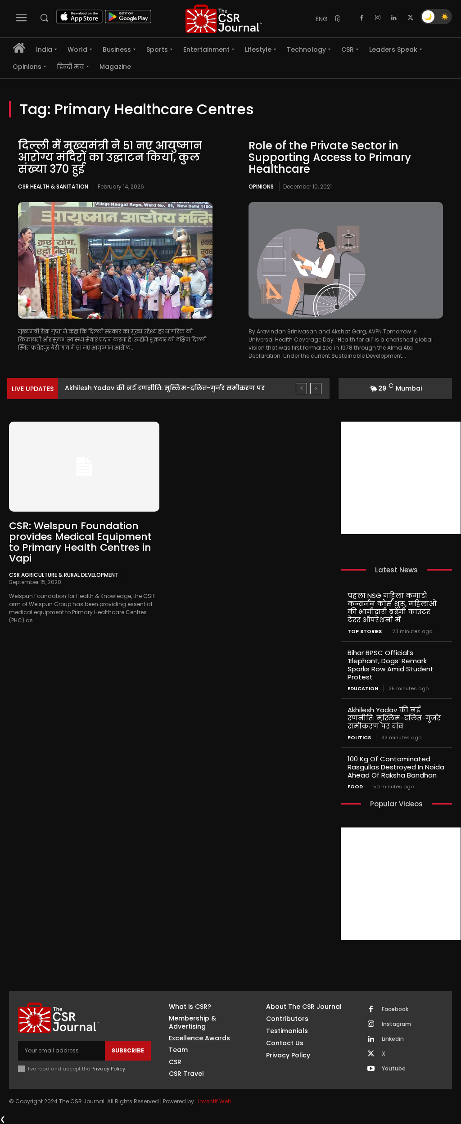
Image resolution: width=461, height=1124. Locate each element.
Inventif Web (214, 1101)
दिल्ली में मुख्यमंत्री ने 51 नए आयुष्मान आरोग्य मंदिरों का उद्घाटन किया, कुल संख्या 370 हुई (110, 157)
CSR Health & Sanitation (53, 186)
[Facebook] (361, 18)
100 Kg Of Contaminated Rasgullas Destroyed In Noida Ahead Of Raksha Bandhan (396, 767)
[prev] (301, 388)
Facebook (395, 1009)
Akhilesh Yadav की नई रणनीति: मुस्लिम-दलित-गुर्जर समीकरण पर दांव (394, 718)
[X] (410, 18)
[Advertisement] (401, 478)
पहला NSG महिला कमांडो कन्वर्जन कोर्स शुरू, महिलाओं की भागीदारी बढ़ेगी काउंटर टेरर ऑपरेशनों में (392, 608)
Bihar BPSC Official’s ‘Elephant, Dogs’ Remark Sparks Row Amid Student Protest (391, 665)
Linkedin (393, 1039)
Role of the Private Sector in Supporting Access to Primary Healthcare (330, 157)
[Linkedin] (394, 18)
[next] (315, 388)
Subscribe (128, 1050)
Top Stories (365, 631)
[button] (44, 17)
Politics (359, 737)
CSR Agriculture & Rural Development (63, 574)
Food (355, 786)
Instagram (396, 1024)
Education (363, 688)
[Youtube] (371, 1069)
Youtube (394, 1068)
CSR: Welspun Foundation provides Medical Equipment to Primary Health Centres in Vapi (80, 542)
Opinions (261, 186)
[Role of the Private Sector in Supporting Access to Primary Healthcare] (346, 260)
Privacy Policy (108, 1068)
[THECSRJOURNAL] (224, 18)
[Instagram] (377, 18)
